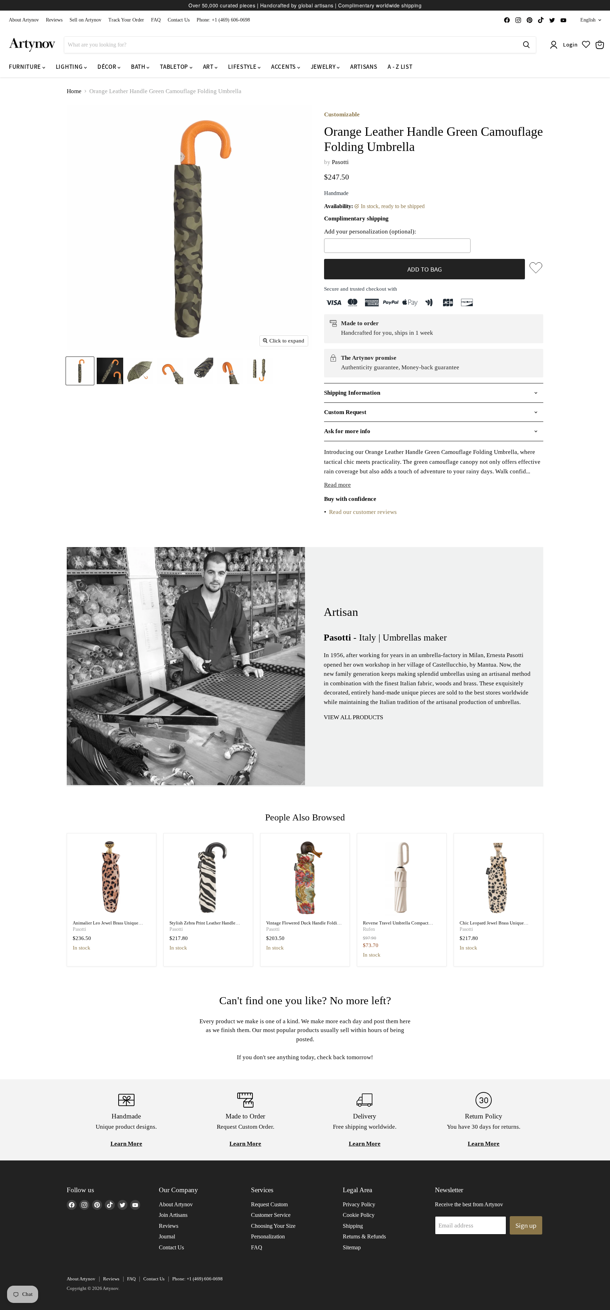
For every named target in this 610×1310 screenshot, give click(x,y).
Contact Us (179, 20)
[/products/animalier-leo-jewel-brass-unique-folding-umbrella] (112, 878)
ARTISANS (363, 67)
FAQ (156, 20)
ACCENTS (284, 67)
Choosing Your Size (273, 1226)
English (588, 20)
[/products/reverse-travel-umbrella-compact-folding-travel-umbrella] (402, 878)
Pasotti (340, 162)
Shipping (353, 1226)
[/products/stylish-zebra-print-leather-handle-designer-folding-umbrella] (208, 878)
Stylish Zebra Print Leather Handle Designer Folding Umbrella (202, 925)
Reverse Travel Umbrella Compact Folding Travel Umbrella (396, 925)
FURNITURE (25, 67)
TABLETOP (174, 67)
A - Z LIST (400, 67)
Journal (167, 1236)
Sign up (526, 1225)
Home (74, 91)
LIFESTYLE (243, 67)
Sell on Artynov (85, 20)
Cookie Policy (359, 1215)
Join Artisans (173, 1215)
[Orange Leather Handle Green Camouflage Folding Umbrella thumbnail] (80, 371)
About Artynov (24, 20)
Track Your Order (126, 20)
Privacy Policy (359, 1204)
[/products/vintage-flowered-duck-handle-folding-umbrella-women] (305, 878)
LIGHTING (70, 67)
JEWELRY (324, 67)
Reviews (54, 20)
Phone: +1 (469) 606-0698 (223, 20)
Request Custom (269, 1204)
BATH (138, 67)
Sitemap (352, 1247)
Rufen (369, 929)
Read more (337, 484)
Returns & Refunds (364, 1236)
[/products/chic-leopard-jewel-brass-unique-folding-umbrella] (499, 878)
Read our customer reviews (363, 512)
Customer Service (271, 1215)
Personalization (268, 1236)
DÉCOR (107, 67)
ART (209, 67)
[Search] (526, 45)
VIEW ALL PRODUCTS (353, 717)
